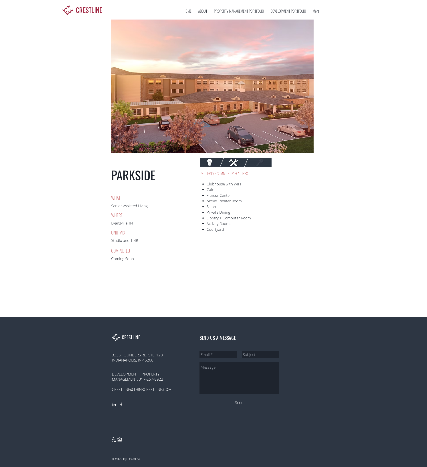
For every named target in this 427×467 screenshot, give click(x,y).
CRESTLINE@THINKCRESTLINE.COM (142, 389)
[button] (212, 86)
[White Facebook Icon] (121, 404)
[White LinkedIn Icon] (114, 404)
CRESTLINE (89, 10)
